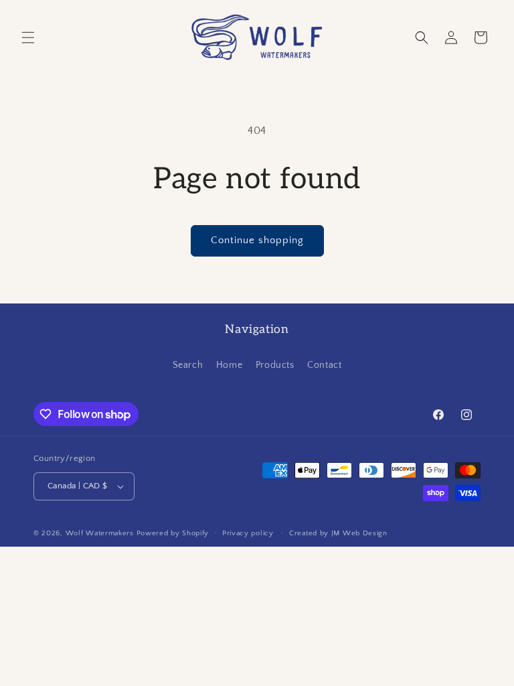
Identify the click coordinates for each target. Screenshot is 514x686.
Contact (324, 365)
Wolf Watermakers (100, 533)
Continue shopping (257, 240)
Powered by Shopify (173, 533)
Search (188, 365)
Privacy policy (248, 533)
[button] (28, 37)
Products (275, 365)
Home (229, 365)
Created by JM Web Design (338, 533)
